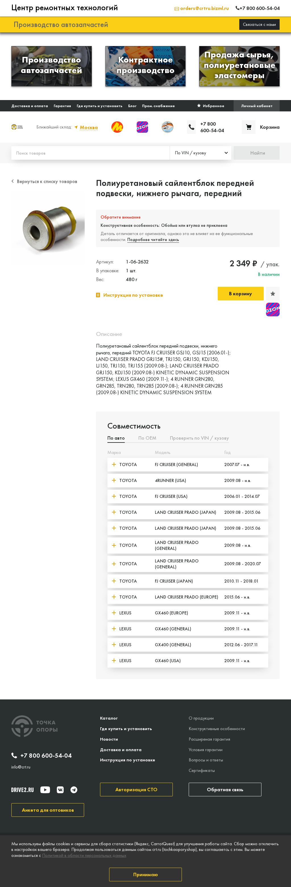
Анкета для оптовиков (48, 810)
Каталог (109, 718)
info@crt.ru (20, 767)
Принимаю (145, 874)
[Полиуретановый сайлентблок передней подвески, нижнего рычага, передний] (48, 228)
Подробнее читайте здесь (153, 239)
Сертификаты (202, 770)
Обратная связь (225, 789)
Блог (132, 105)
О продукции (201, 718)
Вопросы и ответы (206, 760)
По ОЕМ (147, 438)
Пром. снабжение (158, 105)
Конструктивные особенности (217, 729)
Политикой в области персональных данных (84, 855)
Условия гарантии (206, 750)
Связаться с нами (259, 24)
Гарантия (62, 105)
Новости (109, 739)
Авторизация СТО (136, 789)
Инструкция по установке (127, 760)
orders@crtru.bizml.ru (204, 8)
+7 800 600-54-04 (46, 756)
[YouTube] (45, 789)
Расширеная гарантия (209, 739)
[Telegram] (73, 789)
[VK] (60, 789)
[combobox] (200, 153)
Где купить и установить (99, 105)
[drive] (22, 790)
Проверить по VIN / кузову (199, 438)
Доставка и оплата (29, 105)
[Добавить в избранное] (273, 293)
